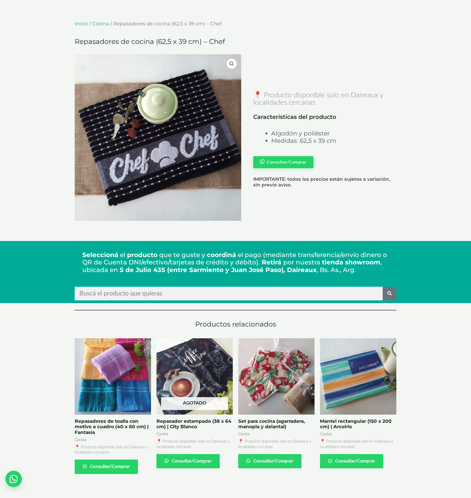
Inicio (81, 24)
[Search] (389, 293)
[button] (232, 64)
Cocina (100, 24)
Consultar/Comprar (109, 466)
